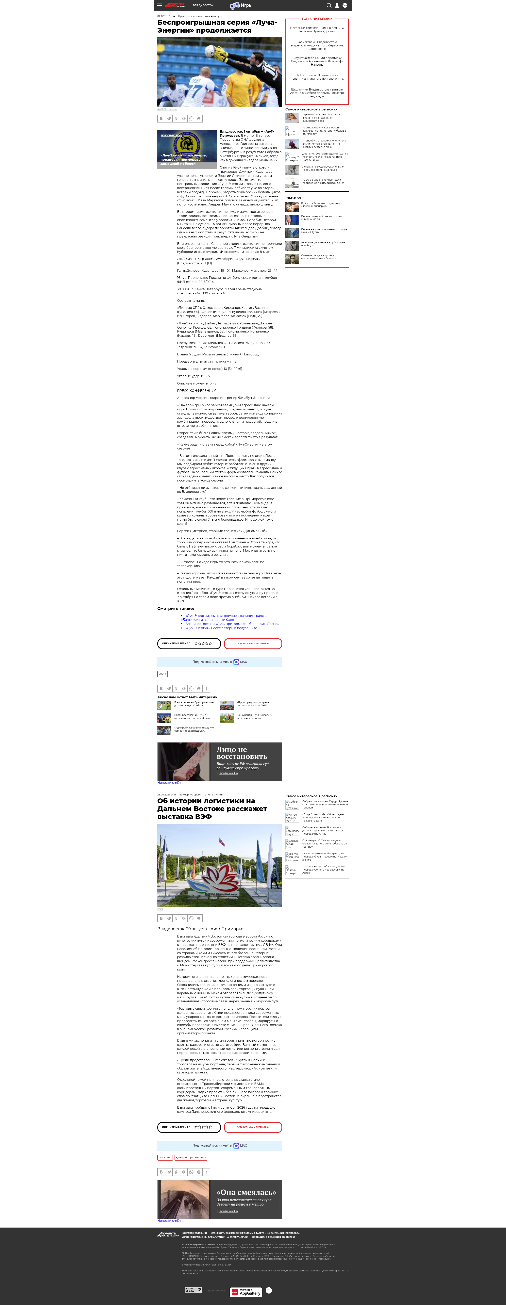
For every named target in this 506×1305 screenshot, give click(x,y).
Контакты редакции (194, 1233)
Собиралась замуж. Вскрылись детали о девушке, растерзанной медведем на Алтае (322, 830)
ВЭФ (160, 909)
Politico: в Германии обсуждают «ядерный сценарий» (320, 204)
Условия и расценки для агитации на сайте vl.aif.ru (215, 1237)
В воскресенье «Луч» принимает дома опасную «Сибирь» (194, 704)
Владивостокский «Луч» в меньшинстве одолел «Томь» (192, 716)
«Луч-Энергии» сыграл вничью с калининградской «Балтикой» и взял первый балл (225, 618)
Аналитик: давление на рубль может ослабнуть (323, 244)
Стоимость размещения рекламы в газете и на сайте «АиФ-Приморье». (255, 1233)
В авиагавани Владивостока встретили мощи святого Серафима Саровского (317, 46)
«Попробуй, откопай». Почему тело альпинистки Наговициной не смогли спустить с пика (324, 143)
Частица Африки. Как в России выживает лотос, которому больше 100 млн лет (324, 130)
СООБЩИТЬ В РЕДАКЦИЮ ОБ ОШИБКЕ (273, 1237)
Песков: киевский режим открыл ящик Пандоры (321, 217)
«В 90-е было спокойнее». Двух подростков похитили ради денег (323, 181)
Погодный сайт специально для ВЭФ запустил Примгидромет (317, 29)
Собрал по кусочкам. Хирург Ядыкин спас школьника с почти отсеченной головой (325, 804)
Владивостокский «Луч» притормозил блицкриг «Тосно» (232, 624)
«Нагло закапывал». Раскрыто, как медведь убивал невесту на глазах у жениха (324, 856)
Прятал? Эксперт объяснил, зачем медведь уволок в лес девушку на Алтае (323, 869)
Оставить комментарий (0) (253, 643)
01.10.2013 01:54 (166, 16)
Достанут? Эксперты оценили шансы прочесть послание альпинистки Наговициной (325, 156)
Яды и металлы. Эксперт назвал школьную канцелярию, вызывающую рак (321, 117)
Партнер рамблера (216, 1290)
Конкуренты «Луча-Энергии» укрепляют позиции (254, 716)
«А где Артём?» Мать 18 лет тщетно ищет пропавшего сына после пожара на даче (323, 817)
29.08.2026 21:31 (166, 794)
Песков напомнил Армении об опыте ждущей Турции (324, 231)
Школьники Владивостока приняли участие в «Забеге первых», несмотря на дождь (317, 93)
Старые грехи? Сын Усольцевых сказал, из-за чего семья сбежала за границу (324, 843)
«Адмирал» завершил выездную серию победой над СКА (194, 729)
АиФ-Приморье (167, 109)
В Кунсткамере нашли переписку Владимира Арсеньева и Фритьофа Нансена (317, 61)
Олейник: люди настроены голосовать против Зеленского (320, 257)
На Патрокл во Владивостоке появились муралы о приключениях (317, 77)
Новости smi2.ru (170, 783)
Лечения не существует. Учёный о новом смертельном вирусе (323, 168)
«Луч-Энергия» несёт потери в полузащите (221, 628)
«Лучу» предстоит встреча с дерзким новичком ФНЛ (254, 704)
